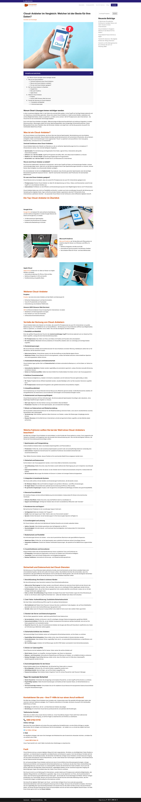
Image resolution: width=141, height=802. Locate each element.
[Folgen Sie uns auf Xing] (117, 800)
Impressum (26, 800)
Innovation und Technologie (30, 19)
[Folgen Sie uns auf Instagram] (108, 800)
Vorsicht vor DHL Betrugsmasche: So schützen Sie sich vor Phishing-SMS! (107, 44)
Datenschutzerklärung (36, 800)
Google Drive (27, 212)
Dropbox (26, 297)
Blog (107, 5)
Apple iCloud (27, 270)
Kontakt (114, 5)
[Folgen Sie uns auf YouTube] (113, 800)
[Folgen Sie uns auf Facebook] (106, 800)
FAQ (45, 800)
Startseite (81, 5)
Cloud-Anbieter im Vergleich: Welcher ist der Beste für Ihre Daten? (106, 30)
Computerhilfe (90, 5)
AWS (25, 310)
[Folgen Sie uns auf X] (111, 800)
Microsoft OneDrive (64, 241)
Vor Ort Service (100, 5)
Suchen (115, 13)
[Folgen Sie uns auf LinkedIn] (115, 800)
